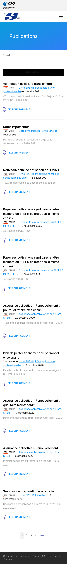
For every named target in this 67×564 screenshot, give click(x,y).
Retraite (40, 495)
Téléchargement (18, 109)
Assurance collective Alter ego (36, 313)
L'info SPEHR (26, 87)
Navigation (33, 72)
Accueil (6, 55)
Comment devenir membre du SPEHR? (41, 222)
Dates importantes (30, 130)
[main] (33, 287)
